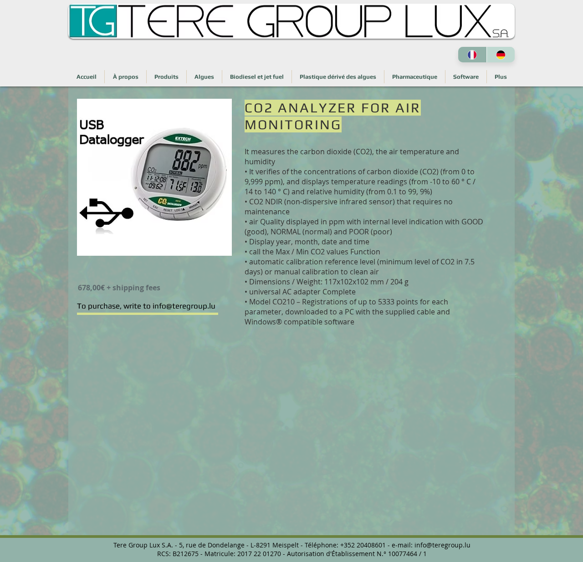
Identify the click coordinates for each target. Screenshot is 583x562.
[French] (472, 54)
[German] (500, 54)
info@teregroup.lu (442, 545)
